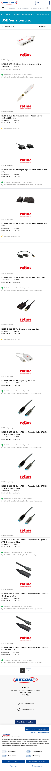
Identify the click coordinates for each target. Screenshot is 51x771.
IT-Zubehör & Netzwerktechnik (24, 14)
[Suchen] (47, 8)
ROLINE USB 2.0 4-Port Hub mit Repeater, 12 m (21, 64)
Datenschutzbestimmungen (39, 732)
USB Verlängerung (7, 60)
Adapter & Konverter (43, 14)
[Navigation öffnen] (3, 8)
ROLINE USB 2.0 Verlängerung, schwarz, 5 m (20, 329)
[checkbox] (4, 751)
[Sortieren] (42, 26)
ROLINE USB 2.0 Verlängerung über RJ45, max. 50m (23, 277)
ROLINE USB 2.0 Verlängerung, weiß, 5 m (18, 380)
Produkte (8, 14)
